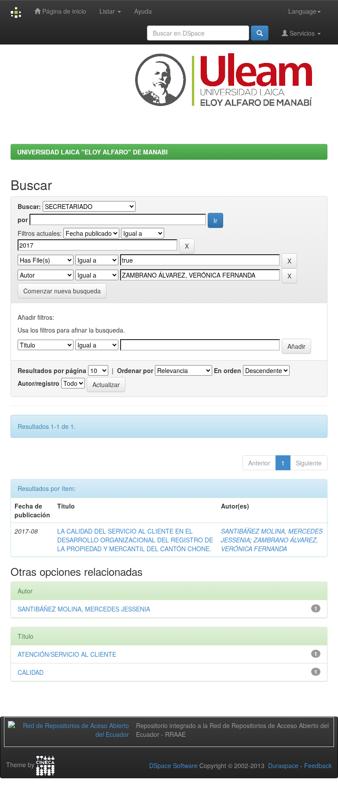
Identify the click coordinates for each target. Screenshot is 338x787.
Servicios (302, 33)
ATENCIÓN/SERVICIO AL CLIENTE (67, 654)
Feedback (318, 765)
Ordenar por (135, 370)
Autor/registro (38, 383)
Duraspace (283, 765)
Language (302, 11)
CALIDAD (31, 672)
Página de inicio (63, 11)
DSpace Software (173, 765)
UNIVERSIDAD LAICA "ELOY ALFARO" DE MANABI (92, 151)
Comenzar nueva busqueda (62, 290)
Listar (108, 11)
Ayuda (143, 11)
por (23, 219)
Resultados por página (52, 370)
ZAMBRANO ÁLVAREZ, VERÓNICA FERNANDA (269, 544)
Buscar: (29, 206)
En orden (227, 370)
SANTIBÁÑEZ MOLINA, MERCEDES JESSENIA (84, 608)
